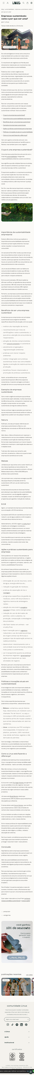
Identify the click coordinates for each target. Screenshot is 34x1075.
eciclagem (7, 593)
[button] (23, 3)
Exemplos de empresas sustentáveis (14, 125)
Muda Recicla (14, 796)
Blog (2, 9)
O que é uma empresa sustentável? (14, 115)
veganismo (24, 630)
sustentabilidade (9, 9)
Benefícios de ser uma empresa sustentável (16, 122)
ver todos (29, 974)
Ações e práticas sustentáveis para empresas (17, 128)
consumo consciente (13, 344)
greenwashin (25, 655)
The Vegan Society (18, 782)
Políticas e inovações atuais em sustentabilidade (18, 132)
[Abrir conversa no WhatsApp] (31, 1072)
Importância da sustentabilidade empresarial (17, 118)
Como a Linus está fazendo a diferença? (15, 135)
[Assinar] (28, 1019)
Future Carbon (18, 805)
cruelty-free (26, 524)
